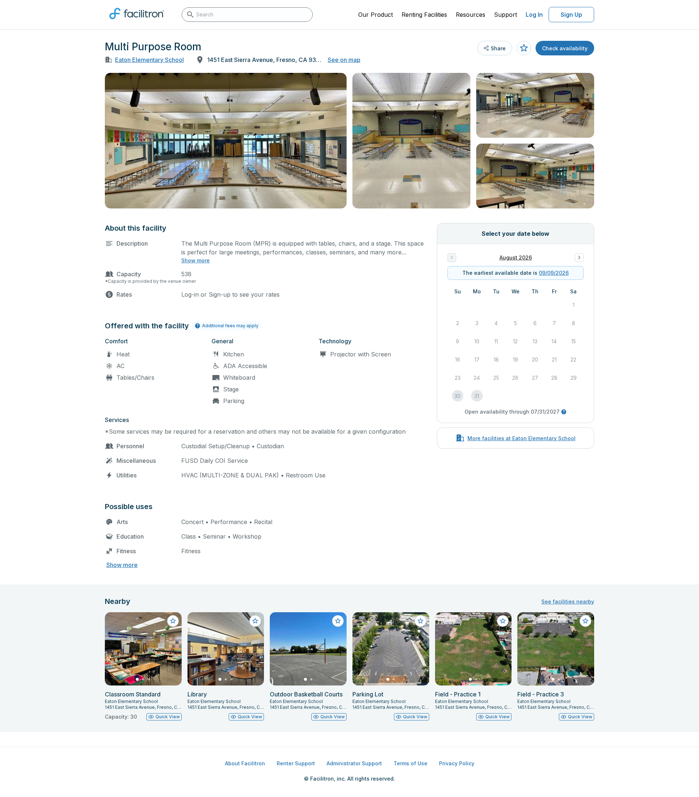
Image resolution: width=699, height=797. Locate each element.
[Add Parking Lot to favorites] (420, 621)
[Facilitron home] (137, 21)
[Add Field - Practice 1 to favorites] (503, 621)
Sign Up (571, 14)
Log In (534, 14)
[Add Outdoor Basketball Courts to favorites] (338, 621)
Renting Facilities (424, 14)
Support (505, 14)
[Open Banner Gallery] (226, 140)
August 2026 (515, 257)
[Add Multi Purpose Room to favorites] (524, 48)
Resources (470, 14)
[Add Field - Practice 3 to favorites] (585, 621)
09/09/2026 (554, 273)
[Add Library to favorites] (255, 621)
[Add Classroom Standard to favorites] (173, 621)
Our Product (375, 14)
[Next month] (579, 257)
